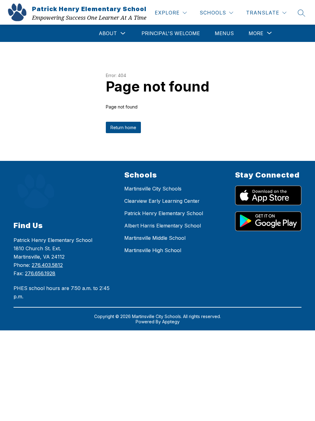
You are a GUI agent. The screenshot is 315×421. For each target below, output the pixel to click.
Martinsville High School (152, 250)
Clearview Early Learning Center (162, 201)
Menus (224, 33)
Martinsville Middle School (154, 238)
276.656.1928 (40, 273)
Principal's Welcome (171, 33)
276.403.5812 (47, 265)
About (108, 33)
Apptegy (171, 321)
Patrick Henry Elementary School (163, 213)
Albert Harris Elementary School (162, 226)
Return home (123, 127)
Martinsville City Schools (152, 189)
